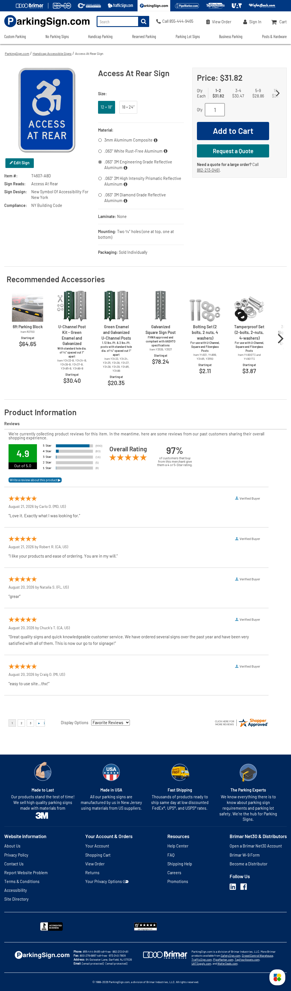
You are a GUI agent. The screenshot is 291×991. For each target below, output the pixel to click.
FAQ (170, 855)
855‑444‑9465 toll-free (97, 951)
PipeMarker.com (223, 959)
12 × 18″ (107, 107)
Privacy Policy (16, 855)
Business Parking (230, 36)
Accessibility (15, 890)
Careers (174, 872)
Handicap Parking (100, 36)
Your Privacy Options (103, 881)
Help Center (177, 846)
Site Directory (16, 899)
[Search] (143, 21)
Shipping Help (179, 863)
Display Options (74, 722)
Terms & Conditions (22, 881)
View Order (95, 863)
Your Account (97, 846)
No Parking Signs (57, 36)
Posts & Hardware (274, 36)
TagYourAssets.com (247, 959)
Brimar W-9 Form (245, 855)
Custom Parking (15, 36)
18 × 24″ (128, 107)
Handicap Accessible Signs (52, 53)
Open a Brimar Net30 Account (256, 846)
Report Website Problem (26, 872)
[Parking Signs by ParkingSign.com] (45, 27)
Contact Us (14, 863)
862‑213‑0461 (208, 170)
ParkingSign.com (17, 53)
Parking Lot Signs (188, 36)
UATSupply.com (201, 963)
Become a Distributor (248, 863)
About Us (12, 846)
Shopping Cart (98, 855)
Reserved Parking (144, 36)
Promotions (177, 881)
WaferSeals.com (227, 963)
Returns (92, 872)
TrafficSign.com (202, 959)
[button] (277, 977)
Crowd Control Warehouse (257, 955)
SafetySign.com (230, 955)
